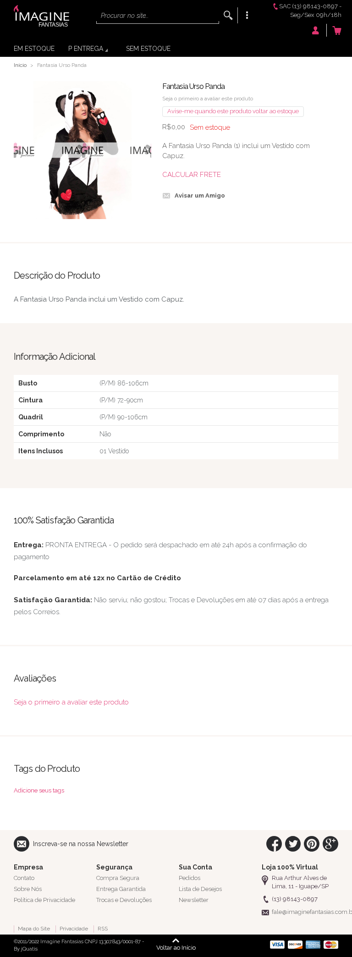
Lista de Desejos (200, 889)
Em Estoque (34, 48)
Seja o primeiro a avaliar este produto (207, 98)
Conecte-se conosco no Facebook (274, 844)
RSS (103, 928)
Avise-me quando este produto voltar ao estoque (233, 111)
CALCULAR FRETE (191, 174)
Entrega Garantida (121, 889)
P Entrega (85, 48)
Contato (24, 877)
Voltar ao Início (176, 947)
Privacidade (74, 928)
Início (20, 65)
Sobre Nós (28, 889)
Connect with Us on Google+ (330, 844)
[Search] (228, 15)
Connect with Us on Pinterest (311, 844)
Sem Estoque (148, 48)
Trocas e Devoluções (124, 899)
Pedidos (189, 877)
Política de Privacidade (44, 899)
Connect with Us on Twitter (293, 844)
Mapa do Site (34, 928)
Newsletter (194, 899)
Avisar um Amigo (200, 195)
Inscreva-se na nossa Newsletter (80, 843)
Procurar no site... (124, 15)
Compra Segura (117, 877)
